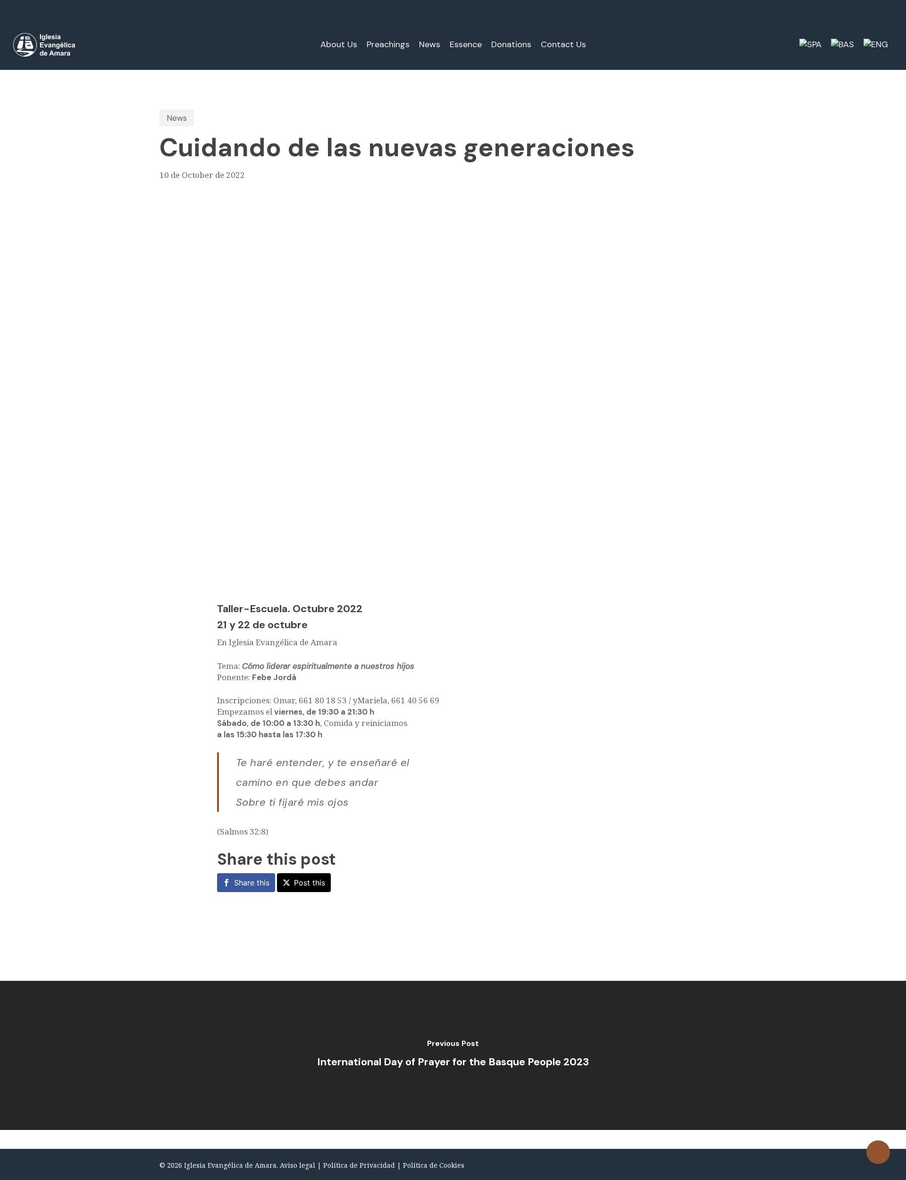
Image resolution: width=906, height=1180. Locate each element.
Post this (309, 882)
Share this (251, 882)
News (177, 118)
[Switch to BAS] (842, 45)
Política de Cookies (433, 1165)
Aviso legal (297, 1165)
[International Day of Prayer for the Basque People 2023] (453, 1055)
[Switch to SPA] (810, 45)
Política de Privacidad (359, 1165)
